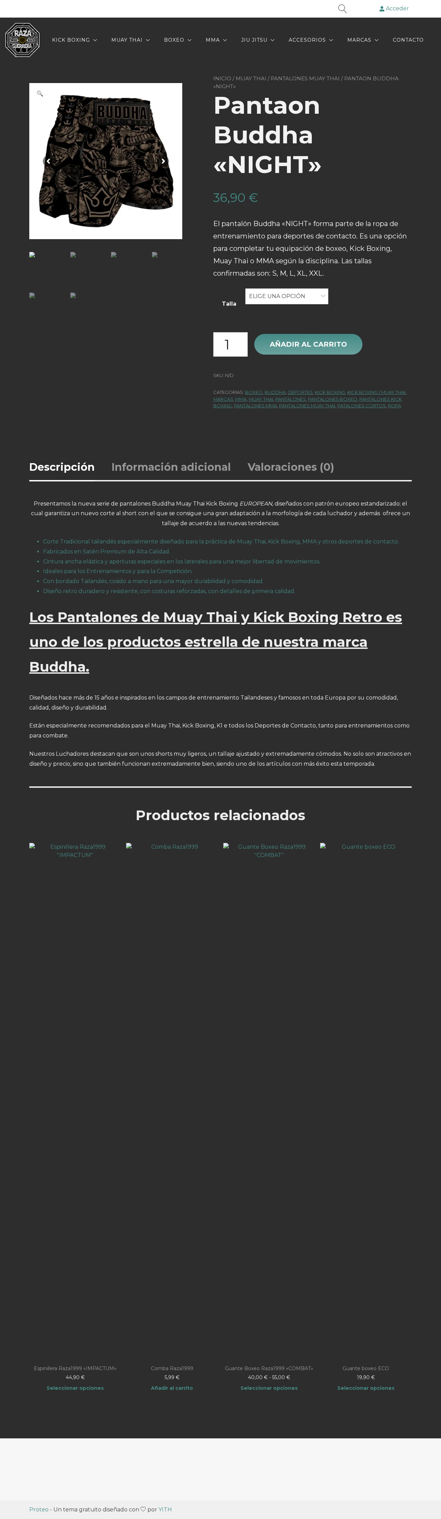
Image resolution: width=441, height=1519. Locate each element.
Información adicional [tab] (171, 467)
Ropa (394, 405)
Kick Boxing (71, 40)
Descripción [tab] (62, 467)
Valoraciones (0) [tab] (291, 467)
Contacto (408, 40)
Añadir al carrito (308, 344)
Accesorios (307, 40)
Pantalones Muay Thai (305, 78)
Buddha (275, 392)
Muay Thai (127, 40)
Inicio (222, 78)
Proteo (39, 1509)
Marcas (359, 40)
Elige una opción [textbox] (277, 296)
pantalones (290, 399)
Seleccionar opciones (75, 1388)
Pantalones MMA (255, 405)
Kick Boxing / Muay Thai (376, 392)
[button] (40, 94)
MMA (213, 40)
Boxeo (174, 40)
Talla (229, 303)
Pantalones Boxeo (332, 399)
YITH (165, 1509)
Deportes (300, 392)
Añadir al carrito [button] (172, 1388)
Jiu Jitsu (254, 40)
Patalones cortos (361, 405)
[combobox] (286, 296)
